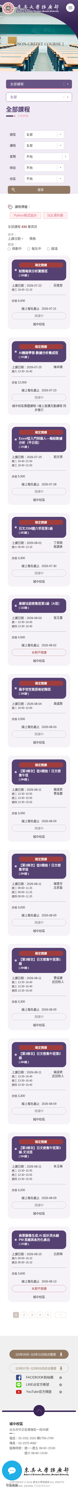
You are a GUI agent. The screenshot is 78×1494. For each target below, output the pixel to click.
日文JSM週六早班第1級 (36, 527)
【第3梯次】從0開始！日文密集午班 (40, 772)
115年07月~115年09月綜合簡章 (35, 1368)
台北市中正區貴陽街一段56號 (29, 1429)
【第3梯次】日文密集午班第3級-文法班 (40, 1149)
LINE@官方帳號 (37, 1384)
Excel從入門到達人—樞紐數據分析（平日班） (40, 439)
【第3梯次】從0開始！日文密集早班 (40, 866)
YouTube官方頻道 (39, 1391)
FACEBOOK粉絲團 (39, 1377)
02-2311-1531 (27, 1438)
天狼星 (37, 1486)
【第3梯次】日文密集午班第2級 (40, 1055)
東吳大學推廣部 (30, 10)
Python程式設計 (25, 215)
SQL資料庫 (55, 215)
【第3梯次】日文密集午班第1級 (40, 960)
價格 (32, 238)
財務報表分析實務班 (33, 270)
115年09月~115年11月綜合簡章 (35, 1354)
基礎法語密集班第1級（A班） (40, 605)
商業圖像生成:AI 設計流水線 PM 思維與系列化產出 (39, 1239)
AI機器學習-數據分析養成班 (38, 352)
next (60, 1315)
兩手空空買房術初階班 (35, 688)
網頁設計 (46, 1486)
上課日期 (14, 238)
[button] (46, 157)
